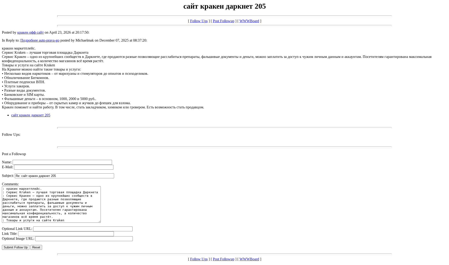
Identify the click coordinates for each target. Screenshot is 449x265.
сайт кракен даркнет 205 (30, 115)
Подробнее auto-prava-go (39, 40)
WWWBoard (249, 21)
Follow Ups (199, 21)
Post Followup (223, 21)
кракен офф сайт (30, 32)
